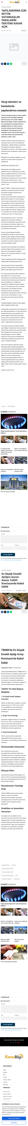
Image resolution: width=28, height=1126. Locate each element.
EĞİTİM (5, 1077)
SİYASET (5, 1082)
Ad (2, 545)
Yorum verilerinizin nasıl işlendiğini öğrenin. (11, 560)
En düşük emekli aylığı (7, 872)
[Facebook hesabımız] (10, 1042)
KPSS (4, 1075)
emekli (14, 865)
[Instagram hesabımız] (15, 1042)
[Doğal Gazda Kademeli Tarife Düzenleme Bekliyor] (14, 421)
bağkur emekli (5, 865)
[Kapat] (26, 1103)
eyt (17, 875)
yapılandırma (11, 406)
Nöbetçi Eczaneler (7, 1096)
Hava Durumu (6, 1091)
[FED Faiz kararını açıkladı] (14, 482)
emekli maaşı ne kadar (7, 868)
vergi (3, 406)
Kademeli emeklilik (6, 879)
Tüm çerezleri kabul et (14, 1118)
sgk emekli (17, 879)
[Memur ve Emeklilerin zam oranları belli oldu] (20, 441)
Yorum (3, 534)
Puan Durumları (7, 1099)
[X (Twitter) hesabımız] (13, 1042)
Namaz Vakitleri (7, 1094)
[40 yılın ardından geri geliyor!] (14, 952)
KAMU (4, 1070)
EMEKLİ (24, 590)
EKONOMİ (24, 30)
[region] (14, 1113)
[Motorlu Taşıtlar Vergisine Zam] (20, 461)
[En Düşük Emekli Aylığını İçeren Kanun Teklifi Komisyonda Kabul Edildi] (7, 441)
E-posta (17, 545)
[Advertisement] (14, 82)
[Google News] (24, 64)
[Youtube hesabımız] (18, 1042)
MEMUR (5, 1072)
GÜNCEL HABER (7, 1079)
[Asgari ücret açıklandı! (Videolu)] (7, 461)
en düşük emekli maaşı (7, 875)
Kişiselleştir (14, 1122)
